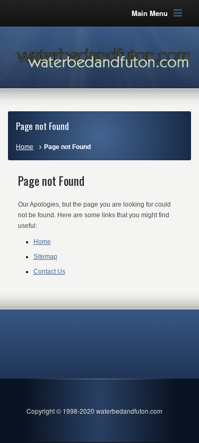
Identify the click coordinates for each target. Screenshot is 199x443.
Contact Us (49, 271)
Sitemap (45, 256)
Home (24, 147)
